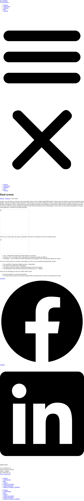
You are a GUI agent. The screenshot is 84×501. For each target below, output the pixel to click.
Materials (7, 198)
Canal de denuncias (8, 485)
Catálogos (5, 8)
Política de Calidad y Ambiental (11, 487)
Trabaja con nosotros (8, 484)
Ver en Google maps (5, 474)
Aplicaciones (6, 6)
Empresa (5, 5)
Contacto (5, 11)
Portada (2, 198)
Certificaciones (7, 479)
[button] (42, 98)
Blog (4, 9)
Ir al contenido (3, 0)
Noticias (5, 482)
